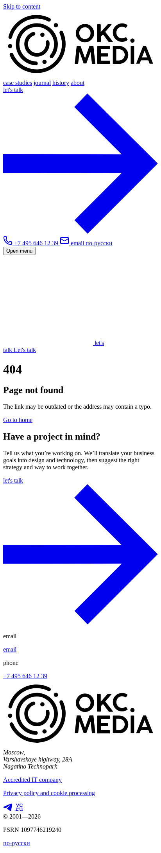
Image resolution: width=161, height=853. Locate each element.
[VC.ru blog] (18, 809)
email (9, 649)
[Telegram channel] (8, 809)
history (60, 82)
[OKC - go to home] (80, 75)
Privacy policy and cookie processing (49, 793)
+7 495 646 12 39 (25, 676)
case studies (17, 82)
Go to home (17, 420)
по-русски (99, 243)
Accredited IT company (32, 779)
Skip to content (21, 6)
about (77, 82)
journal (42, 82)
